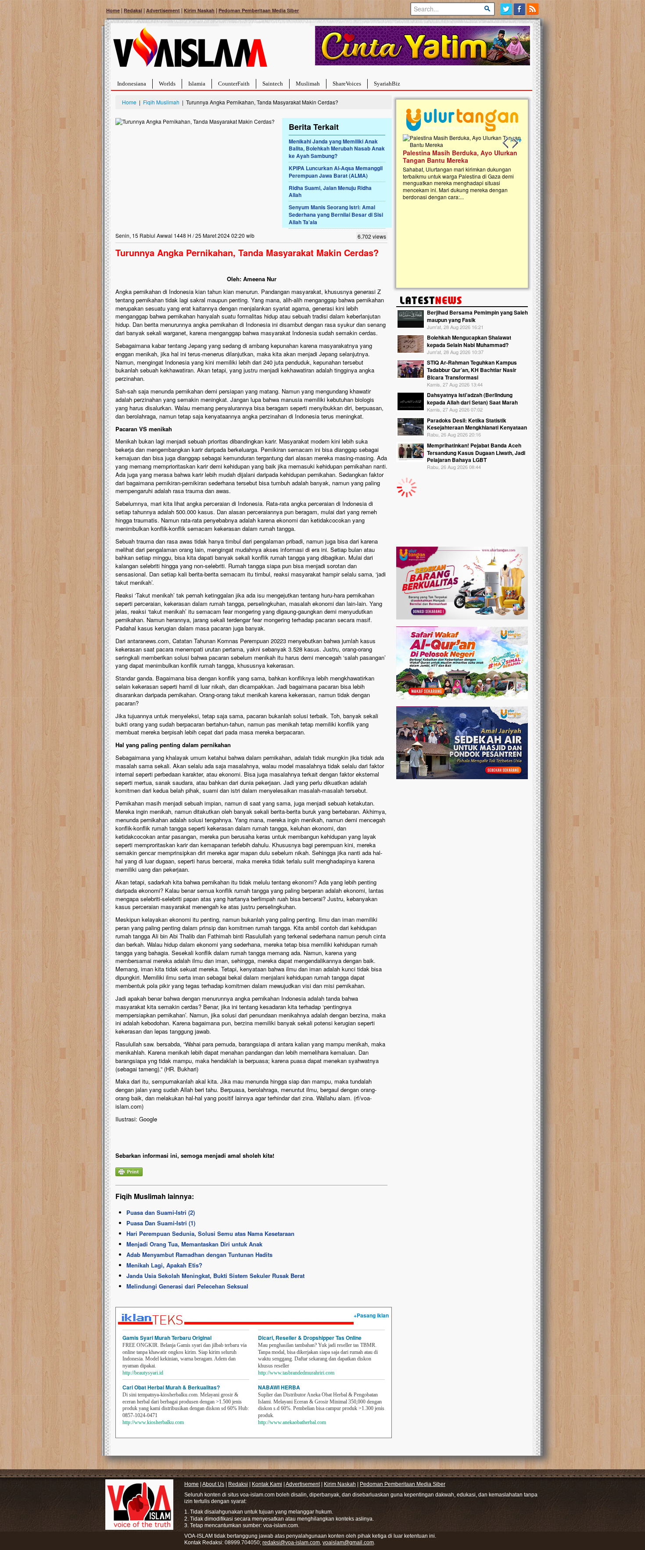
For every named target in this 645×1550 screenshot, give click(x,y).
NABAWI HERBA (279, 1387)
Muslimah (308, 83)
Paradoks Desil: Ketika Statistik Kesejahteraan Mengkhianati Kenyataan (477, 424)
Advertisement (163, 10)
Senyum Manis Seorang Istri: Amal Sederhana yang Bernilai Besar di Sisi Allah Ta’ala (336, 214)
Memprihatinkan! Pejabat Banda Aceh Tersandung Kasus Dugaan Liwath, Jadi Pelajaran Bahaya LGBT (476, 452)
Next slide (514, 143)
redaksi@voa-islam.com (291, 1542)
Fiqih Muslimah (161, 102)
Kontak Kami (267, 1484)
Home (113, 10)
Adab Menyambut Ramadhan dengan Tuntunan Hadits (199, 1254)
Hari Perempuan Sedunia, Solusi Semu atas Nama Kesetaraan (210, 1233)
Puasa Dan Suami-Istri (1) (160, 1223)
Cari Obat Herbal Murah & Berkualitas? (171, 1387)
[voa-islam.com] (190, 50)
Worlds (167, 83)
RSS (533, 9)
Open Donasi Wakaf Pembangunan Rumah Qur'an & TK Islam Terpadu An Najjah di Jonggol (465, 167)
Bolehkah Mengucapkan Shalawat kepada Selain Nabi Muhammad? (469, 341)
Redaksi (133, 10)
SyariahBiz (387, 83)
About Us (213, 1484)
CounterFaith (234, 83)
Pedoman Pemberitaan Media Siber (259, 10)
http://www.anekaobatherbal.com (292, 1422)
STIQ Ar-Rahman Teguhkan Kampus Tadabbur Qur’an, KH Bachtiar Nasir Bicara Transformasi (472, 369)
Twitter (506, 9)
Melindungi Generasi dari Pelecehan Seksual (187, 1286)
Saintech (272, 83)
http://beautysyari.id (142, 1373)
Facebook (520, 9)
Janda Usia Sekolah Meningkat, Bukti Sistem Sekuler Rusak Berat (215, 1275)
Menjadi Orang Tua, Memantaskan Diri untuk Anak (194, 1244)
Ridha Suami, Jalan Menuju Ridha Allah (330, 191)
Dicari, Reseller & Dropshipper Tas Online (310, 1338)
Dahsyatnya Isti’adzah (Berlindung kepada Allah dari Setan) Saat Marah (472, 398)
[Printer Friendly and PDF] (129, 1170)
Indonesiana (131, 83)
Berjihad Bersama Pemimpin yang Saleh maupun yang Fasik (477, 316)
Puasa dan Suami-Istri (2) (160, 1212)
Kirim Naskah (199, 10)
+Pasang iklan (371, 1315)
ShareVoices (347, 83)
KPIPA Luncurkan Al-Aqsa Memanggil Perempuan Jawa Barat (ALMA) (336, 171)
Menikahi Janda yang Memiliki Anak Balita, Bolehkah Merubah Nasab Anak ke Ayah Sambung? (337, 148)
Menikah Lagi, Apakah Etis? (164, 1265)
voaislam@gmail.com (348, 1542)
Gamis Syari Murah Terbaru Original (166, 1338)
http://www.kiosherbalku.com (153, 1422)
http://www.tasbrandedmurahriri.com (296, 1373)
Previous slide (506, 143)
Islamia (196, 83)
